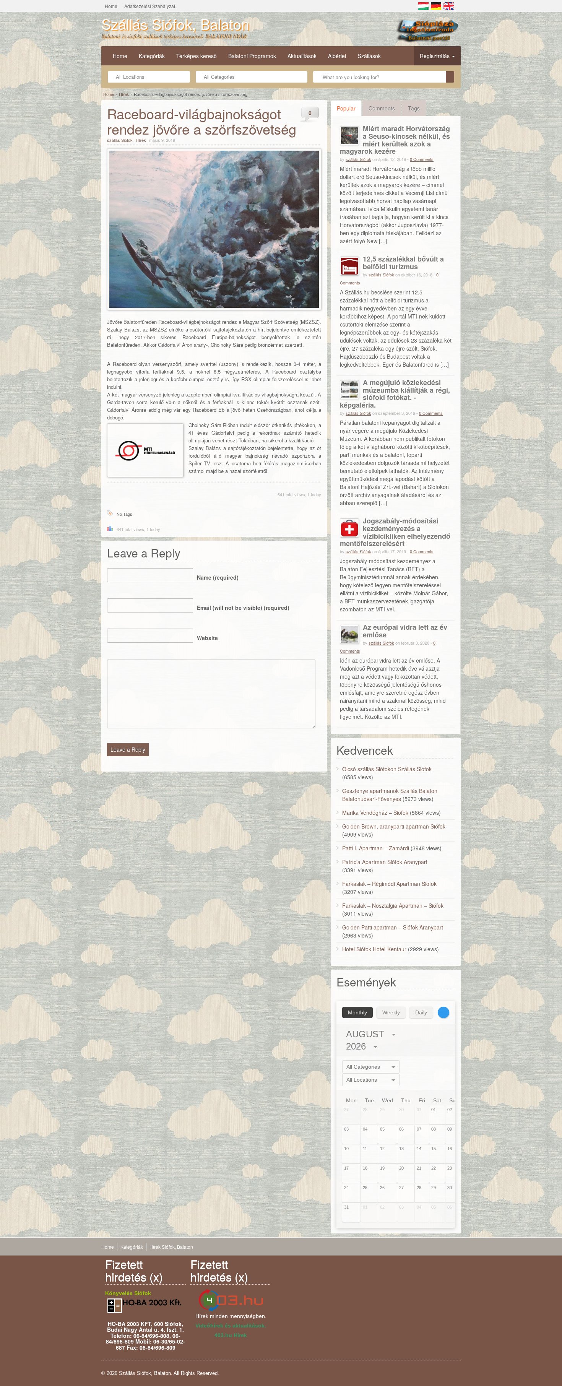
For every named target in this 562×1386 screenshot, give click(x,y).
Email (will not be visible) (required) (243, 607)
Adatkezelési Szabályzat (149, 6)
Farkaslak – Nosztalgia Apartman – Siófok (392, 905)
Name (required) (218, 577)
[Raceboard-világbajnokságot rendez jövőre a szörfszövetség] (214, 229)
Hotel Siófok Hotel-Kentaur (374, 949)
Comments (382, 108)
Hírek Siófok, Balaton (171, 1246)
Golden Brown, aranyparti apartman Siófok (393, 826)
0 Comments (422, 159)
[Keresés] (450, 77)
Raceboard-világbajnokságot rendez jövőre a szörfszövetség (201, 121)
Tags (414, 108)
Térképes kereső (196, 56)
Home (111, 6)
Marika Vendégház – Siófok (375, 812)
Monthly (357, 1012)
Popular (346, 108)
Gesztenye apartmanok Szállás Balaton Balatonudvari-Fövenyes (389, 795)
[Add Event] (443, 1012)
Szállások (369, 56)
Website (207, 638)
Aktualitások (302, 56)
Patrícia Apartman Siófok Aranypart (384, 862)
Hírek (124, 94)
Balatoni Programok (252, 56)
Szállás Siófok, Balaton (175, 23)
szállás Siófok (120, 140)
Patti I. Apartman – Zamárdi (375, 848)
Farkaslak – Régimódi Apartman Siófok (389, 883)
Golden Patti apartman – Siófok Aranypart (392, 927)
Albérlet (337, 56)
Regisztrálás (435, 56)
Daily (421, 1012)
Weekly (391, 1012)
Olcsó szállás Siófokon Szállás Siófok (387, 769)
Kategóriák (152, 56)
